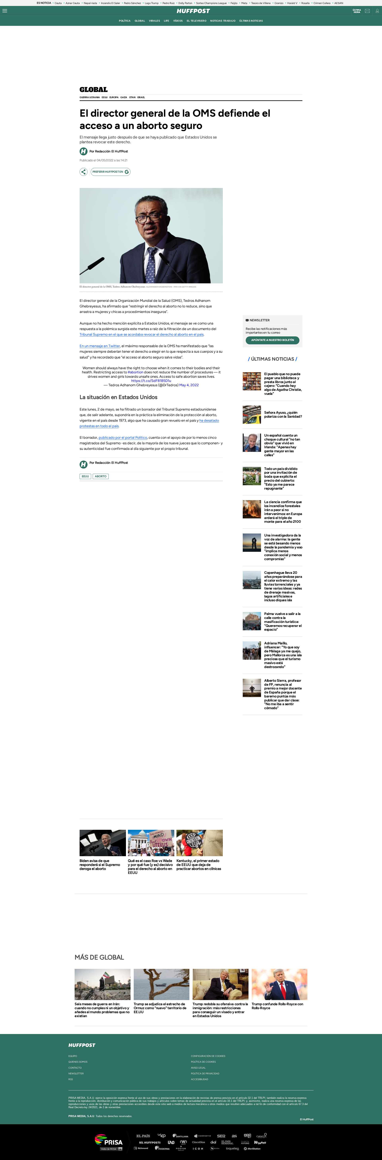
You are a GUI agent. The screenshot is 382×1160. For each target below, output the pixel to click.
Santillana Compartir (204, 1136)
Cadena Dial (215, 1142)
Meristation (253, 1147)
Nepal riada (90, 3)
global (140, 20)
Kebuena (258, 1142)
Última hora (357, 11)
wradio (184, 1142)
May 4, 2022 (189, 385)
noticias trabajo (222, 20)
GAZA (123, 97)
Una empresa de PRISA (110, 1139)
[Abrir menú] (4, 11)
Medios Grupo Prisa (110, 1148)
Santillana (183, 1136)
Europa (114, 97)
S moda (216, 1147)
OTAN (132, 97)
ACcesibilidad (199, 1079)
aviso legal (198, 1067)
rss (70, 1079)
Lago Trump (152, 3)
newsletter (76, 1073)
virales (154, 20)
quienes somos (77, 1061)
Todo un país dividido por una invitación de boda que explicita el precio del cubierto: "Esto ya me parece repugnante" (280, 479)
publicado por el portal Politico (123, 437)
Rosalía (305, 3)
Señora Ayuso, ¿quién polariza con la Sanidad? (283, 414)
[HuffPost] (82, 1044)
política (125, 20)
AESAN (338, 3)
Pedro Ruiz (168, 3)
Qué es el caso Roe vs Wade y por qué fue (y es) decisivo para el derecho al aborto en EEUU (150, 867)
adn (247, 1136)
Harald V (292, 3)
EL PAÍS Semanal (229, 1142)
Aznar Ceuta (73, 3)
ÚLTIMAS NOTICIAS (251, 20)
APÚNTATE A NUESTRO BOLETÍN (272, 340)
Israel (141, 97)
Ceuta (58, 3)
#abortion (135, 372)
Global (94, 90)
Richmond (143, 1147)
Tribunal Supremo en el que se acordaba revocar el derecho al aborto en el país (142, 334)
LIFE (166, 20)
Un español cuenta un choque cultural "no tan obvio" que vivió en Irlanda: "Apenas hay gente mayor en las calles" (282, 445)
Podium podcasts (182, 1147)
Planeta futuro (244, 1142)
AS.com (234, 1136)
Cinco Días (200, 1142)
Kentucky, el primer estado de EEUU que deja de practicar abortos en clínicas (198, 865)
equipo (72, 1056)
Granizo (279, 3)
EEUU (104, 97)
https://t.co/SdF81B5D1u (151, 381)
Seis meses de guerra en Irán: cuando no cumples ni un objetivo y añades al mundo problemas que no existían (102, 1010)
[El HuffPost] (193, 11)
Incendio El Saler (110, 3)
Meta (244, 3)
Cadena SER (221, 1136)
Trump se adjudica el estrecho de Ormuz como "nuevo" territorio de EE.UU (160, 1008)
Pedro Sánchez (132, 3)
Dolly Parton (185, 3)
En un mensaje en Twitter (100, 346)
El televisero (197, 20)
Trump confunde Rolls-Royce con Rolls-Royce (277, 1006)
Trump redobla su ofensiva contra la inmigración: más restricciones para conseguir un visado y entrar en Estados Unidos (220, 1010)
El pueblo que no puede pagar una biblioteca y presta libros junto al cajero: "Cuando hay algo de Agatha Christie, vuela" (283, 384)
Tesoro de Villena (261, 3)
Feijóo (234, 3)
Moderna (162, 1147)
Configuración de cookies (208, 1056)
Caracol (262, 1136)
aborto (100, 476)
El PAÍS (145, 1136)
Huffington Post (151, 1142)
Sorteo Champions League (211, 3)
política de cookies (203, 1061)
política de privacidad (205, 1073)
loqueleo (234, 1147)
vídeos (178, 20)
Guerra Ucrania (90, 97)
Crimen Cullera (322, 3)
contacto (75, 1067)
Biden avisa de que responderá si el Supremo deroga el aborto (100, 865)
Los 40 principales (164, 1136)
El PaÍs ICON (199, 1147)
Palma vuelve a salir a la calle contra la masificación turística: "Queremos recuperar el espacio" (282, 622)
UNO (173, 1142)
